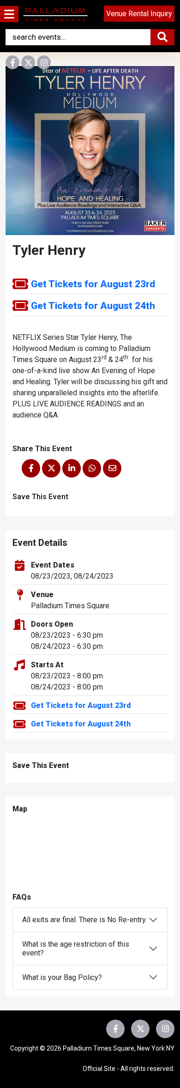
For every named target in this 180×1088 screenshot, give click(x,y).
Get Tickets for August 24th (93, 305)
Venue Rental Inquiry (139, 13)
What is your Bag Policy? (62, 977)
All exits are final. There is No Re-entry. (84, 919)
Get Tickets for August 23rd (93, 284)
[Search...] (162, 37)
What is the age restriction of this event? (75, 948)
